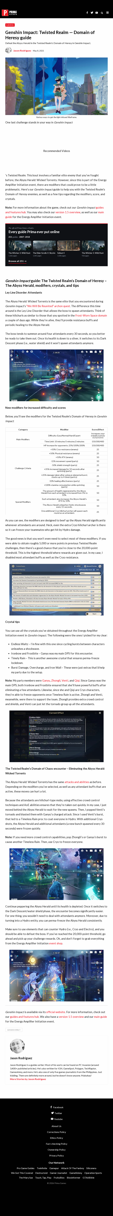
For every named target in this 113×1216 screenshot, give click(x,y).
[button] (107, 13)
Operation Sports (93, 1172)
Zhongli (55, 680)
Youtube (58, 1119)
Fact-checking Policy (56, 1143)
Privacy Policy (56, 1155)
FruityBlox (59, 1177)
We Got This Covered (22, 1172)
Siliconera (91, 1168)
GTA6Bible (88, 1177)
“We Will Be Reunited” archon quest (48, 306)
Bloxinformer (73, 1177)
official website (55, 1012)
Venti (65, 680)
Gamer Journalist (58, 1172)
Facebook (58, 1107)
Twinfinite (42, 1168)
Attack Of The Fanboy (72, 1168)
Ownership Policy (56, 1149)
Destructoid (41, 1172)
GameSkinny (75, 1172)
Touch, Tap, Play (43, 1177)
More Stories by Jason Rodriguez (28, 1079)
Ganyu (46, 680)
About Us (56, 1126)
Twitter (58, 1113)
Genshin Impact (13, 1030)
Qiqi (77, 680)
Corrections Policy (56, 1132)
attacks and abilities (77, 782)
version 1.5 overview (67, 212)
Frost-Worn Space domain (91, 315)
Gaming (10, 25)
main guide (100, 1016)
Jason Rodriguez (22, 50)
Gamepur (54, 1168)
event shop (55, 943)
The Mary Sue (26, 1177)
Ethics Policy (56, 1137)
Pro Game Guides (25, 1168)
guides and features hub (24, 1016)
